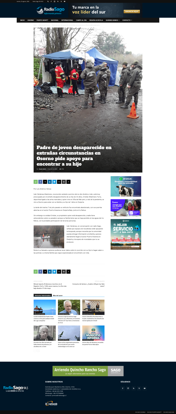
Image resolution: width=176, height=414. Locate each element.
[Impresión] (64, 182)
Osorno (31, 20)
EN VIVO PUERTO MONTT (154, 412)
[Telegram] (54, 182)
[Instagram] (54, 1)
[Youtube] (64, 1)
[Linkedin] (50, 182)
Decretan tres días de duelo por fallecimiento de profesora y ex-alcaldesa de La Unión (43, 344)
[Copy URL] (68, 182)
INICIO (22, 20)
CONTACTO (126, 20)
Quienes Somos (112, 20)
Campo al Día (81, 20)
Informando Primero (44, 25)
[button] (48, 1)
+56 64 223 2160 (57, 391)
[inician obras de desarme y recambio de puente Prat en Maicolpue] (93, 333)
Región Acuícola (96, 20)
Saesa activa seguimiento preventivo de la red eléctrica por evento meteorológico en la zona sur (68, 344)
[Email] (59, 182)
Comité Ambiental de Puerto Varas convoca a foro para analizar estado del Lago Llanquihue (44, 318)
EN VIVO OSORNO (140, 412)
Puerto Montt (42, 20)
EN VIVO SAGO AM (168, 412)
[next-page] (38, 350)
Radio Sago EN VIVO (38, 1)
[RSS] (57, 1)
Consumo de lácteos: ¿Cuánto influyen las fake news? (88, 285)
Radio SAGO (42, 169)
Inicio (35, 25)
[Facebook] (51, 1)
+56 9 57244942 (58, 393)
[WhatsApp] (36, 182)
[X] (61, 1)
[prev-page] (35, 350)
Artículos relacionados (43, 295)
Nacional (55, 20)
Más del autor (58, 295)
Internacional (67, 20)
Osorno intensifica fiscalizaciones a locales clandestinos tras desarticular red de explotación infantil (93, 318)
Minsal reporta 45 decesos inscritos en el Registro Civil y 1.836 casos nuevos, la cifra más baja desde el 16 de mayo (50, 286)
